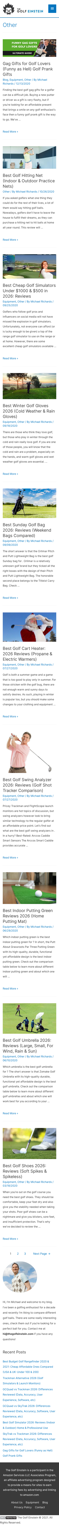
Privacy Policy (23, 1507)
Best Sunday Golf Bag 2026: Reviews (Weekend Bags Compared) (27, 530)
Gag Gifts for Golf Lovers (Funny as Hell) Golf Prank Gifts (28, 69)
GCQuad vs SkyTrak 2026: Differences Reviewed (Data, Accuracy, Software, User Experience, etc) (29, 1411)
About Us (17, 1502)
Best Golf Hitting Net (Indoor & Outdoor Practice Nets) (29, 181)
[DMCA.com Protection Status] (8, 1517)
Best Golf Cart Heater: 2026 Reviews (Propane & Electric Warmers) (27, 654)
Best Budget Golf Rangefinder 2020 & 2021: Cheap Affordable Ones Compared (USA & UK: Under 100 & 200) (28, 1367)
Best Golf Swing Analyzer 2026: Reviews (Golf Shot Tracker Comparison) (27, 785)
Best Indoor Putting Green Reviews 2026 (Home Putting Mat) (28, 916)
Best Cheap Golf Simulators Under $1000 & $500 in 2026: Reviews (29, 291)
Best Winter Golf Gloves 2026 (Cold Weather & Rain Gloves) (29, 411)
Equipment (16, 79)
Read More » (10, 131)
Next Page (41, 1253)
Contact (40, 1507)
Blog (5, 79)
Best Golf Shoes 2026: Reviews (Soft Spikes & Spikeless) (25, 1171)
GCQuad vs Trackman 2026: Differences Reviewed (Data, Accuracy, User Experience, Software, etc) (28, 1395)
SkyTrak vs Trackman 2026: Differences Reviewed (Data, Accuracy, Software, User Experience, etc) (29, 1439)
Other (27, 79)
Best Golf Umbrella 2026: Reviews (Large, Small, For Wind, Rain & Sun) (28, 1046)
